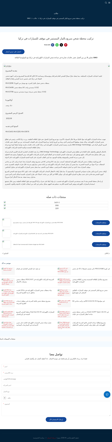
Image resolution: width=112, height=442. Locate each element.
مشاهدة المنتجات (100, 222)
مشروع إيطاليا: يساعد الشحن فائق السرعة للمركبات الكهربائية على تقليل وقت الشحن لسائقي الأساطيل (89, 324)
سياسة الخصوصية (38, 438)
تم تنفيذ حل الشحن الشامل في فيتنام (28, 269)
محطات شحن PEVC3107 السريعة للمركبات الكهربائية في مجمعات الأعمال (35, 280)
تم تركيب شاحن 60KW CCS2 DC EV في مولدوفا (88, 301)
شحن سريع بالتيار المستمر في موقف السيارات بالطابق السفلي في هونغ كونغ (90, 291)
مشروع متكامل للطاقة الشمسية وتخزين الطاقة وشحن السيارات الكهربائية (90, 280)
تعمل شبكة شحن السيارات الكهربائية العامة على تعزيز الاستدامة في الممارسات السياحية (33, 324)
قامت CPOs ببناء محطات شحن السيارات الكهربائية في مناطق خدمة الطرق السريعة (34, 291)
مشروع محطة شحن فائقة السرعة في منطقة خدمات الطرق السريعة (33, 302)
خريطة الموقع (51, 438)
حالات (35, 18)
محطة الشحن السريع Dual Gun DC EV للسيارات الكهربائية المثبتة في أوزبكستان (35, 313)
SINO (29, 18)
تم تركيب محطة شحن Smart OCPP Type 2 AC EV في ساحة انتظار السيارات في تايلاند (90, 313)
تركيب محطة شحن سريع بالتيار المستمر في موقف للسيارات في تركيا (62, 18)
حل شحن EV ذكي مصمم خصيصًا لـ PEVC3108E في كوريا (91, 269)
